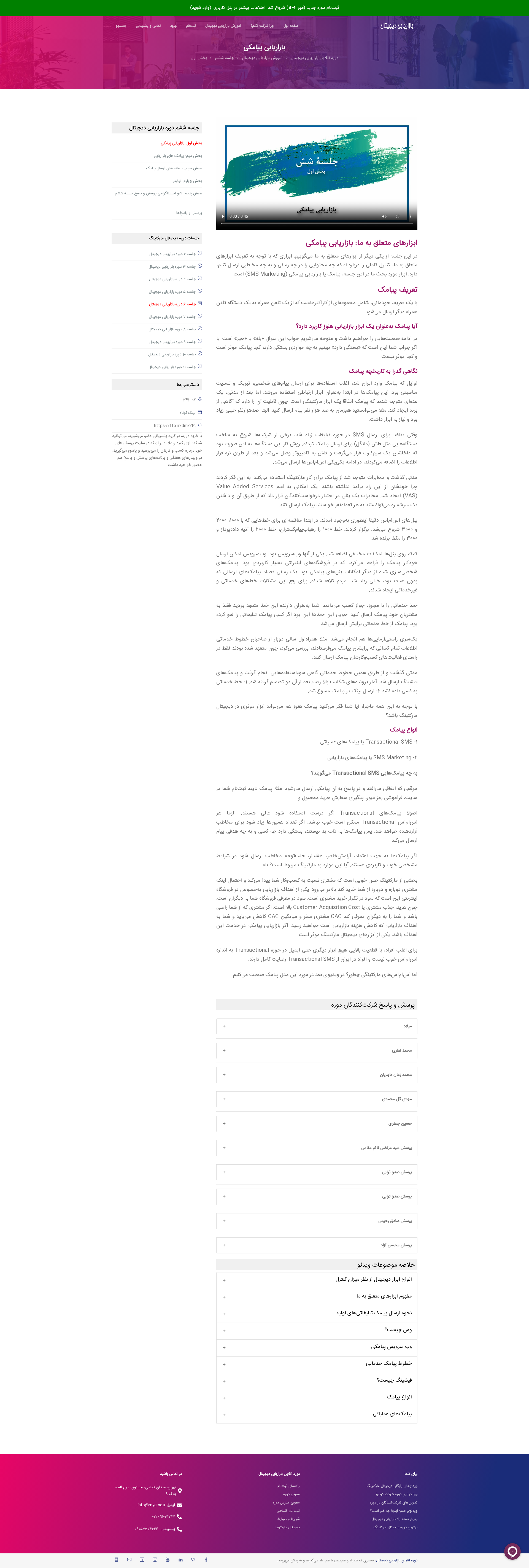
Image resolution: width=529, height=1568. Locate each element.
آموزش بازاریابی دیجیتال (223, 26)
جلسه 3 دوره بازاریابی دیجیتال (172, 267)
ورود (173, 26)
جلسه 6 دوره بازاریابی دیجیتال (172, 304)
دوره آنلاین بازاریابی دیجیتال (314, 58)
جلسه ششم (224, 58)
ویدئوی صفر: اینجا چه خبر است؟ (393, 1511)
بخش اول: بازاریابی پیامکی (181, 143)
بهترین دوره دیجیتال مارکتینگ (395, 1527)
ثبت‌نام (191, 26)
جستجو (121, 26)
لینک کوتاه (188, 413)
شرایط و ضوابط (288, 1519)
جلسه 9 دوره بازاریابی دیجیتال (172, 342)
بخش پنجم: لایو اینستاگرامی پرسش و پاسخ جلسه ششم (158, 193)
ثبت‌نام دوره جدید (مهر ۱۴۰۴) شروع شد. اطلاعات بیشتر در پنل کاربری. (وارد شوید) (264, 8)
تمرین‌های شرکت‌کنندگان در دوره (393, 1503)
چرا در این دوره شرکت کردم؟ (396, 1494)
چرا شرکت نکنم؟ (262, 26)
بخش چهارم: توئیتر (187, 181)
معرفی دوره (291, 1494)
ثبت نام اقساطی (288, 1511)
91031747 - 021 (163, 1517)
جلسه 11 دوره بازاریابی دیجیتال (172, 367)
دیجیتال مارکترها (288, 1527)
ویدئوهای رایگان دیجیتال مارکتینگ (391, 1486)
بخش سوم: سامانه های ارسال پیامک (174, 168)
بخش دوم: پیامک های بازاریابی (178, 156)
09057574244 (147, 1529)
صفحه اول (291, 26)
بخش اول (199, 58)
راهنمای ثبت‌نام (288, 1486)
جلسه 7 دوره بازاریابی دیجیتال (172, 317)
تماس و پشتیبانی (148, 26)
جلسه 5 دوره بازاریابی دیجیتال (172, 292)
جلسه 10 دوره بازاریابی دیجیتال (172, 354)
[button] (317, 1026)
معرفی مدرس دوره (286, 1503)
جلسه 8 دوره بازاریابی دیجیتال (172, 329)
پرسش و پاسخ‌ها (189, 213)
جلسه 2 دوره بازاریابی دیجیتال (172, 254)
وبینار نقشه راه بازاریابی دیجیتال (394, 1519)
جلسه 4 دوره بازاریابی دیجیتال (172, 279)
